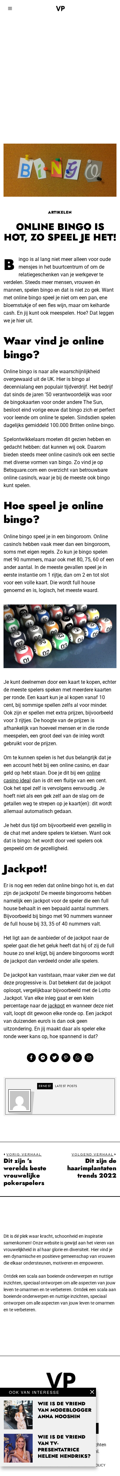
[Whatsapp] (77, 1057)
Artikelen (60, 212)
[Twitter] (54, 1057)
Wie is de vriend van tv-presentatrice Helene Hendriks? (64, 1446)
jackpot (56, 1006)
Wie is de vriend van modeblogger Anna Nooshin (65, 1410)
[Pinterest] (65, 1057)
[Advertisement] (60, 63)
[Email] (88, 1057)
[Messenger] (42, 1057)
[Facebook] (31, 1057)
